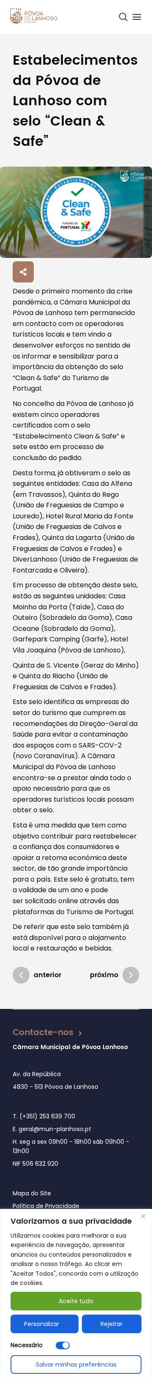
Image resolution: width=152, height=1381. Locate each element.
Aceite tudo (76, 1301)
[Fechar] (143, 1216)
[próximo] (130, 975)
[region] (76, 1295)
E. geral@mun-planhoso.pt (52, 1129)
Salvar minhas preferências (76, 1364)
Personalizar (41, 1324)
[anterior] (21, 975)
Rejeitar (111, 1324)
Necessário (27, 1345)
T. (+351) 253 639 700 (44, 1116)
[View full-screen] (76, 212)
